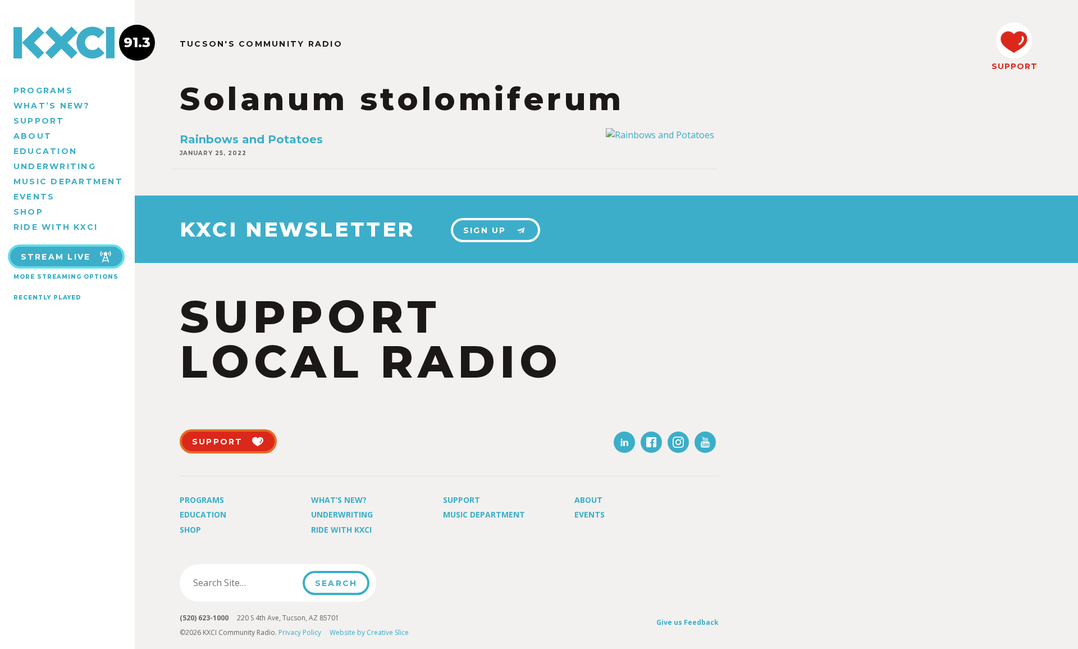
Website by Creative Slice (369, 632)
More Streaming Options (65, 276)
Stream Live (56, 257)
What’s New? (51, 106)
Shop (28, 212)
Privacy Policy (299, 632)
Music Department (68, 181)
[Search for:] (244, 583)
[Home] (67, 42)
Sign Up (484, 230)
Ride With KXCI (55, 227)
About (32, 136)
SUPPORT (1014, 66)
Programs (43, 90)
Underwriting (54, 166)
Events (33, 197)
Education (45, 151)
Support (39, 121)
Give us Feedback (687, 622)
